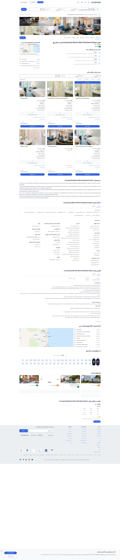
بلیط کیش (60, 454)
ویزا (100, 438)
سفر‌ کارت (70, 438)
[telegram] (23, 460)
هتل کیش (64, 454)
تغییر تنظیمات (10, 556)
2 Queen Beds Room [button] (52, 146)
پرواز (89, 2)
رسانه (71, 442)
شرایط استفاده (52, 554)
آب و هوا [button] (69, 37)
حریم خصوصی (58, 554)
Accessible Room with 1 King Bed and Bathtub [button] (58, 98)
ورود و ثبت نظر (97, 421)
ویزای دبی (37, 454)
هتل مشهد (69, 454)
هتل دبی (73, 454)
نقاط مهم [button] (73, 37)
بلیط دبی (86, 454)
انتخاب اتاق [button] (92, 37)
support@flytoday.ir (25, 435)
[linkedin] (26, 460)
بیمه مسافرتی (99, 444)
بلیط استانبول (90, 454)
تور (100, 440)
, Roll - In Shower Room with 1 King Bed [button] (83, 146)
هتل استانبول (77, 454)
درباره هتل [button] (87, 37)
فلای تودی (48, 459)
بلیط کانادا (52, 454)
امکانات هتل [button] (82, 37)
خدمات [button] (99, 426)
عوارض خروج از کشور (83, 440)
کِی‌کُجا (100, 449)
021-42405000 (40, 435)
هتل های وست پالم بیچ (89, 14)
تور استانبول (30, 454)
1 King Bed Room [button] (24, 98)
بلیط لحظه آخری (42, 454)
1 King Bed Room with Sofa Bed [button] (82, 98)
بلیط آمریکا (47, 454)
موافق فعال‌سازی (10, 553)
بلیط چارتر (99, 454)
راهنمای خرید (84, 431)
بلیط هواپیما (99, 429)
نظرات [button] (65, 37)
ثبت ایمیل (24, 430)
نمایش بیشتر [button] (98, 321)
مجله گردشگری (69, 435)
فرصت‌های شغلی (69, 433)
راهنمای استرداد (84, 429)
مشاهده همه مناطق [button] (37, 67)
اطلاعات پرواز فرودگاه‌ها (97, 451)
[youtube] (32, 460)
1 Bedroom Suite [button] (24, 146)
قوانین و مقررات (83, 433)
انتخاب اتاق (22, 37)
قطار (82, 2)
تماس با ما (70, 431)
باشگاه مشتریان (83, 438)
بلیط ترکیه (56, 454)
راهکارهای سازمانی (83, 442)
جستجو (23, 9)
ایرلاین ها (95, 454)
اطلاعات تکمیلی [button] (83, 426)
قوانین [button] (78, 37)
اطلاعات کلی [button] (98, 37)
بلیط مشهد (82, 454)
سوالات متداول (84, 435)
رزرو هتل (95, 14)
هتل (85, 2)
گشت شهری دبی (25, 454)
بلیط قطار (99, 433)
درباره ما (70, 429)
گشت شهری (99, 442)
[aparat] (20, 460)
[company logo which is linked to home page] (96, 2)
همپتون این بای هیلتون (74, 384)
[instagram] (29, 460)
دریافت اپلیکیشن (69, 440)
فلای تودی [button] (70, 426)
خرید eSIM (99, 447)
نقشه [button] (38, 55)
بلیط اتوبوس (99, 435)
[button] (77, 2)
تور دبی (34, 454)
